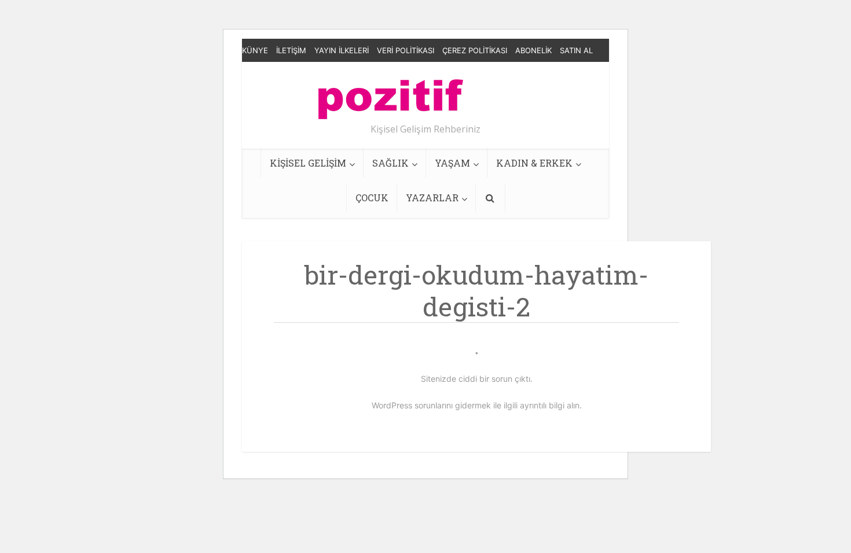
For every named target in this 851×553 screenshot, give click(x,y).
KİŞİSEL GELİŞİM (308, 163)
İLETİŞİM (291, 50)
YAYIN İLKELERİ (341, 50)
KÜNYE (255, 50)
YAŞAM (452, 163)
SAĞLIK (390, 163)
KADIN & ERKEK (534, 163)
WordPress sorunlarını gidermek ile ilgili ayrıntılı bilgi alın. (477, 405)
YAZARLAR (432, 197)
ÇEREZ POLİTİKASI (474, 50)
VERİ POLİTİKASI (405, 50)
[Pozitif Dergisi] (390, 95)
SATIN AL (576, 50)
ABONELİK (533, 50)
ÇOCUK (371, 197)
